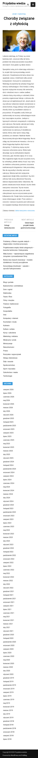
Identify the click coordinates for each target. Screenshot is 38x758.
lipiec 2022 (7, 566)
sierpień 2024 (8, 476)
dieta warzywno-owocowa (25, 211)
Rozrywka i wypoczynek (12, 354)
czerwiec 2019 (8, 700)
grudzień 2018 (8, 721)
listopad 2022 (8, 552)
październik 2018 (9, 728)
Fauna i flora (7, 297)
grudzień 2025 (8, 418)
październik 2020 (9, 642)
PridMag (24, 755)
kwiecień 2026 (8, 404)
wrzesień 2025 (8, 429)
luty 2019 (6, 714)
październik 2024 (9, 469)
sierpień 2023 (8, 519)
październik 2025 (9, 426)
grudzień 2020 (8, 635)
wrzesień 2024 (8, 472)
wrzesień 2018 (8, 732)
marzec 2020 (8, 667)
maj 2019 (6, 703)
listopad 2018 (8, 725)
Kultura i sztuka (8, 329)
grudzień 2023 (8, 505)
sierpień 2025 (8, 433)
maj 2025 (6, 444)
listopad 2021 (8, 595)
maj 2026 (6, 400)
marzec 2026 (8, 408)
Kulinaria (6, 326)
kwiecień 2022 (8, 577)
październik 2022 (9, 555)
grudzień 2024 (8, 462)
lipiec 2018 (7, 739)
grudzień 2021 (8, 591)
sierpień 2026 (8, 390)
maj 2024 (6, 487)
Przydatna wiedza (14, 3)
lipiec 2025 (7, 436)
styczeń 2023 (8, 545)
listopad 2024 (8, 465)
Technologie (7, 376)
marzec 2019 (8, 710)
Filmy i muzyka (8, 300)
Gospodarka (7, 311)
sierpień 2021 (8, 606)
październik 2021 (9, 599)
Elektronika (7, 293)
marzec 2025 (8, 451)
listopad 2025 (8, 422)
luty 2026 (6, 411)
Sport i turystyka (19, 14)
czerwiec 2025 (8, 440)
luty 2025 (6, 454)
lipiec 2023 (7, 523)
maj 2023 (6, 530)
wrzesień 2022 (8, 559)
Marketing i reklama (10, 336)
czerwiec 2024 (8, 483)
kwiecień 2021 (8, 620)
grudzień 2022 (8, 548)
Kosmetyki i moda (9, 322)
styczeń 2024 (8, 501)
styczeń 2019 (8, 718)
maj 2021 (6, 617)
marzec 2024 (8, 494)
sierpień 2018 (8, 736)
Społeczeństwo (9, 365)
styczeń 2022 (8, 588)
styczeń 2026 (8, 415)
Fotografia (7, 307)
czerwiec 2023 (8, 527)
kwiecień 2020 (8, 663)
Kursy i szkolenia (9, 333)
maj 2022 (6, 573)
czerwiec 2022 (8, 570)
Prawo (5, 351)
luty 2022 (6, 584)
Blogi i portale (8, 282)
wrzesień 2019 (8, 689)
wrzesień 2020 (8, 645)
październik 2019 (9, 685)
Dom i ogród (7, 289)
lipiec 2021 (7, 609)
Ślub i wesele (8, 362)
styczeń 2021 (8, 631)
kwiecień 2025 (8, 447)
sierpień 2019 (8, 692)
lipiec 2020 (7, 653)
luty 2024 (6, 498)
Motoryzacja (7, 344)
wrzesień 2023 (8, 516)
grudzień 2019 (8, 678)
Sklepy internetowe (10, 358)
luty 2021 (6, 627)
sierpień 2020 (8, 649)
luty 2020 (6, 671)
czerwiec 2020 (8, 656)
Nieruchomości (8, 347)
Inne (4, 315)
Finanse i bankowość (11, 304)
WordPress (14, 755)
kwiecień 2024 (8, 490)
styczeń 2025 (8, 458)
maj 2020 (6, 660)
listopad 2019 (8, 682)
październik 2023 (9, 512)
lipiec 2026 (7, 393)
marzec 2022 (8, 581)
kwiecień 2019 (8, 707)
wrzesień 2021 (8, 602)
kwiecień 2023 (8, 534)
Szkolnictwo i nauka (10, 372)
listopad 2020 (8, 638)
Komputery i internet (10, 318)
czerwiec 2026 (8, 397)
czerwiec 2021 (8, 613)
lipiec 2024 (7, 480)
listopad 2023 (8, 508)
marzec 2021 (8, 624)
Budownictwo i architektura (13, 286)
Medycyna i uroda (9, 340)
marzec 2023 (8, 537)
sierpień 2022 (8, 563)
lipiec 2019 (7, 696)
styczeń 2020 (8, 674)
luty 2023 (6, 541)
